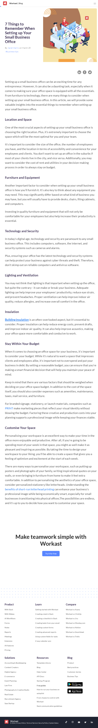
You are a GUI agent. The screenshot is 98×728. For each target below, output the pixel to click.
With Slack (9, 609)
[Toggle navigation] (95, 3)
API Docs (40, 676)
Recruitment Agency (13, 699)
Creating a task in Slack (44, 614)
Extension (8, 641)
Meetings (8, 636)
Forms (7, 623)
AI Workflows (10, 618)
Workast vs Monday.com (75, 623)
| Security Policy (43, 723)
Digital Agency (10, 672)
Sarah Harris (13, 48)
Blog (38, 667)
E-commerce (10, 676)
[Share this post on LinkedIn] (79, 72)
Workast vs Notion (73, 627)
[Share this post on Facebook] (85, 72)
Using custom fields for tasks (46, 636)
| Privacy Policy (21, 723)
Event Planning (10, 681)
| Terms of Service (32, 723)
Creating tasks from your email (47, 623)
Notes (7, 627)
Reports (8, 632)
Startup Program (43, 681)
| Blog (20, 3)
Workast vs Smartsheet (75, 632)
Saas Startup (9, 703)
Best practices (72, 667)
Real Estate (9, 694)
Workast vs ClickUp (73, 614)
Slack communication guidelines (49, 706)
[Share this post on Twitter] (90, 72)
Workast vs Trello (73, 636)
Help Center (41, 672)
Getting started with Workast (46, 609)
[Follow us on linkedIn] (92, 722)
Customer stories (74, 672)
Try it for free (51, 553)
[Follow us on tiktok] (66, 722)
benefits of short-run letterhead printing (29, 489)
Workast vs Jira (72, 618)
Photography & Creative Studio (17, 690)
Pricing (7, 650)
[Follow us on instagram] (73, 722)
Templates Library (44, 663)
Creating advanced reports (45, 632)
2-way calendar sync (43, 641)
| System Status (53, 723)
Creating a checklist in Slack (46, 618)
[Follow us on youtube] (79, 722)
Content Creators (12, 667)
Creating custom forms (44, 627)
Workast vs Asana (73, 609)
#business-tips (12, 51)
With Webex (9, 614)
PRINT (9, 408)
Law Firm (8, 685)
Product (70, 663)
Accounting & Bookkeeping (15, 663)
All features (9, 645)
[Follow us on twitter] (85, 722)
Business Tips (72, 676)
